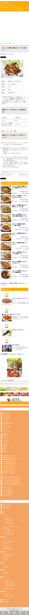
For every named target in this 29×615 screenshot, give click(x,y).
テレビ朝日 (4, 551)
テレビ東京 (4, 569)
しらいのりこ (25, 230)
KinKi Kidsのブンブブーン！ (9, 588)
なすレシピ (4, 438)
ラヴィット (6, 565)
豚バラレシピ (5, 436)
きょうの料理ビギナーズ (9, 530)
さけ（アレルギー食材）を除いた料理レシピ (11, 476)
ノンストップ (6, 579)
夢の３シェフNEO (8, 519)
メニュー (3, 614)
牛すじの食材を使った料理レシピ (9, 455)
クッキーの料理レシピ (6, 495)
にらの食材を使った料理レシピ (8, 469)
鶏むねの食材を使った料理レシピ (9, 471)
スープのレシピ (5, 419)
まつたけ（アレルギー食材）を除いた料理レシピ (12, 484)
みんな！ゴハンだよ (9, 523)
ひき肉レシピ (5, 446)
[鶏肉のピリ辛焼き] (7, 320)
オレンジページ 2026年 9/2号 (7, 380)
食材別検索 (4, 599)
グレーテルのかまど (8, 532)
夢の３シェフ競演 (8, 521)
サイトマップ (5, 508)
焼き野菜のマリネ (23, 174)
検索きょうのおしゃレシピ (10, 583)
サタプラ (5, 567)
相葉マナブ (6, 557)
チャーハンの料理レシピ (7, 487)
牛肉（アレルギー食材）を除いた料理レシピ (11, 482)
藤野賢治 (26, 257)
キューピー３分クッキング (9, 541)
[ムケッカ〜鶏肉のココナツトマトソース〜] (7, 303)
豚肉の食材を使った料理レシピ (8, 457)
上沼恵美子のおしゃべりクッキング (11, 554)
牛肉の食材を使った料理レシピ (8, 467)
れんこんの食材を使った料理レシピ (9, 465)
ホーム (8, 614)
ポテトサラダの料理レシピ (7, 491)
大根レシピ (4, 450)
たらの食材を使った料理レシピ (8, 461)
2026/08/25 (19, 229)
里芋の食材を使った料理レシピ (8, 473)
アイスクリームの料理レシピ (8, 493)
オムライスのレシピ (6, 430)
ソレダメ (5, 574)
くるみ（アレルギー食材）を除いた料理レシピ (11, 478)
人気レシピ (14, 614)
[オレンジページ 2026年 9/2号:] (14, 367)
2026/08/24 (15, 257)
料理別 (20, 614)
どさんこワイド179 (8, 593)
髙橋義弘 (26, 193)
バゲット (5, 539)
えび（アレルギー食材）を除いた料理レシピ (11, 480)
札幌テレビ (4, 591)
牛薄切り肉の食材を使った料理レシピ (10, 459)
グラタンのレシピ (6, 415)
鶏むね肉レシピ (5, 434)
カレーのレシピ (5, 421)
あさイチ (5, 515)
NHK (5, 43)
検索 (26, 614)
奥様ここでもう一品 (9, 596)
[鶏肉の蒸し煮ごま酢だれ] (7, 335)
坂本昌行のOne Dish (9, 585)
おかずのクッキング (8, 556)
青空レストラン (7, 543)
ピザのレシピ (5, 428)
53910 (6, 383)
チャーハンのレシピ (6, 413)
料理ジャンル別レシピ (6, 504)
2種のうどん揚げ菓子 (6, 174)
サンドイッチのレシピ (6, 426)
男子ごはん (6, 572)
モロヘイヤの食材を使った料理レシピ (10, 463)
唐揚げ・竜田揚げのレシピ (7, 423)
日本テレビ (4, 536)
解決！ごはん (8, 517)
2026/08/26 (15, 193)
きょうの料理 (9, 43)
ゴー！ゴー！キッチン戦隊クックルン (11, 526)
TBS (3, 562)
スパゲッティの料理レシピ (7, 489)
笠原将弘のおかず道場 (9, 581)
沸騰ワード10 (6, 546)
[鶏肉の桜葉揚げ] (7, 351)
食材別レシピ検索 (6, 506)
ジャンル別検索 (5, 601)
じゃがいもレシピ (6, 442)
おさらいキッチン (7, 5)
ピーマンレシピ (5, 440)
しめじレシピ (5, 451)
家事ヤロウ (6, 559)
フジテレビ (4, 576)
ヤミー (7, 172)
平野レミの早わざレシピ (9, 534)
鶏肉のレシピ (21, 354)
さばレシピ (4, 444)
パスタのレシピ (5, 425)
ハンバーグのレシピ (6, 417)
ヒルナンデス (6, 545)
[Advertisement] (14, 26)
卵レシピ (4, 448)
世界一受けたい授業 (8, 548)
